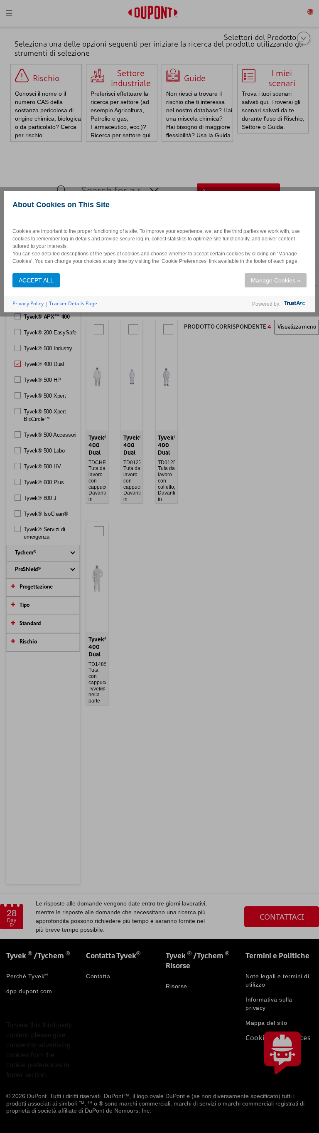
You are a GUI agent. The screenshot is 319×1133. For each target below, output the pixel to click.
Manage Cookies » (275, 280)
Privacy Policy (28, 303)
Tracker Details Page (73, 303)
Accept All (36, 280)
